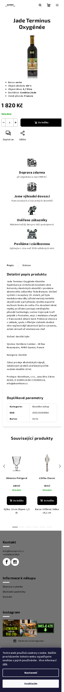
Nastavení (30, 673)
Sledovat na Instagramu (31, 641)
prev (4, 466)
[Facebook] (7, 562)
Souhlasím (30, 684)
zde (5, 664)
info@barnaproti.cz (13, 551)
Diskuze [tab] (27, 265)
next (60, 466)
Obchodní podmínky (14, 591)
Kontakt (7, 597)
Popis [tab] (10, 265)
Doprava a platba (13, 586)
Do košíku (43, 122)
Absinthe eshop (40, 406)
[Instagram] (15, 562)
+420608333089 (11, 554)
